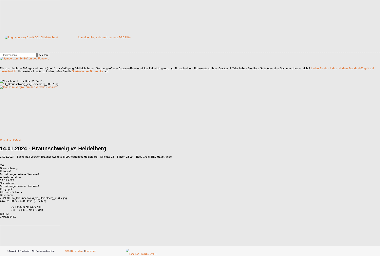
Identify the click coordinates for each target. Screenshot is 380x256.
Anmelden (84, 37)
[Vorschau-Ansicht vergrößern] (28, 87)
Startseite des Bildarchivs (88, 71)
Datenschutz (77, 251)
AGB (121, 37)
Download (6, 140)
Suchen (43, 55)
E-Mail (17, 140)
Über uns (112, 37)
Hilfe (128, 37)
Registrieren (98, 37)
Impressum (90, 251)
